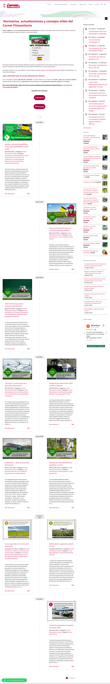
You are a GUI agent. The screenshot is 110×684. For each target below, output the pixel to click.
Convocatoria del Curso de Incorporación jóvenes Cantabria (98, 95)
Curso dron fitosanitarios (21, 392)
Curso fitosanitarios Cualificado (14, 314)
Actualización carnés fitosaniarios (14, 155)
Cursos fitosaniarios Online (65, 237)
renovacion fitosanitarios (12, 163)
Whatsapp (39, 106)
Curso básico (16, 157)
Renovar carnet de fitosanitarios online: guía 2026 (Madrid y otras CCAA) (17, 146)
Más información (9, 193)
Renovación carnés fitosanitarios (14, 161)
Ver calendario (87, 128)
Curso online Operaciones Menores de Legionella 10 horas (98, 84)
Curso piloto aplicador (18, 159)
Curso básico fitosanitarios (20, 312)
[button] (104, 4)
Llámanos (39, 97)
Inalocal (51, 239)
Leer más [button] (89, 340)
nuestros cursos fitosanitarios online (50, 70)
